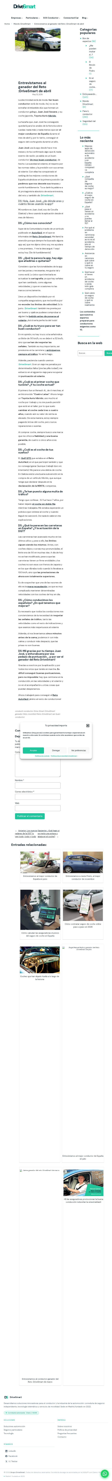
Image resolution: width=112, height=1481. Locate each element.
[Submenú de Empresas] (22, 18)
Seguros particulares (13, 1430)
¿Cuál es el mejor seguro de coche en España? (89, 198)
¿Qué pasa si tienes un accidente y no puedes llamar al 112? (89, 215)
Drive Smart (39, 711)
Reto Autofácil (29, 714)
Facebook (13, 1456)
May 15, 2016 (37, 94)
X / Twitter (13, 1461)
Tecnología (8, 1433)
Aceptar (33, 750)
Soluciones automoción (14, 1426)
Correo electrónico (24, 792)
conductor (28, 711)
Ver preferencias (78, 750)
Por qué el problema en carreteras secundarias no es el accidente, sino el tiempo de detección (90, 238)
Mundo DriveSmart (22, 24)
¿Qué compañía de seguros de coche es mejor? (89, 182)
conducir (19, 711)
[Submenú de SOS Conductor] (59, 18)
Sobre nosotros (65, 1426)
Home (7, 24)
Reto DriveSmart (44, 714)
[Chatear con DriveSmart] (105, 1474)
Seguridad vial (89, 121)
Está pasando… (89, 94)
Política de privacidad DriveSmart (64, 756)
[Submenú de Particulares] (39, 18)
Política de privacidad (67, 1430)
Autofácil (37, 232)
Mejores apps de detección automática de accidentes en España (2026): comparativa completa (90, 159)
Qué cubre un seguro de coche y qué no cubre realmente (90, 299)
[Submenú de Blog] (87, 18)
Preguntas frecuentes (67, 1433)
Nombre (19, 780)
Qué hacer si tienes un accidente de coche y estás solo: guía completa (90, 280)
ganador (19, 714)
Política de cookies (42, 756)
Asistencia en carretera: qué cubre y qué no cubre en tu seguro (89, 260)
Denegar (56, 750)
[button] (87, 725)
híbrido (52, 115)
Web (17, 803)
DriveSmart (50, 711)
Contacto (62, 1437)
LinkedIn (12, 1451)
